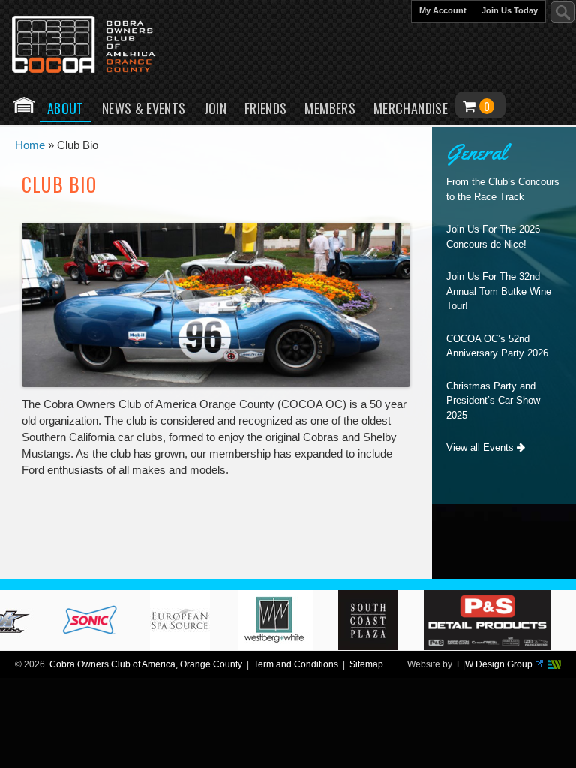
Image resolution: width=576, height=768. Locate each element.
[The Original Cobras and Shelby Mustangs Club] (94, 46)
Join (215, 108)
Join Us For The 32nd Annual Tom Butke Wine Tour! (498, 291)
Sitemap (366, 664)
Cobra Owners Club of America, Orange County (146, 664)
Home (24, 104)
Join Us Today (510, 10)
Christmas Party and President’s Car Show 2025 (493, 400)
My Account (442, 10)
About (65, 108)
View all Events (481, 447)
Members (330, 108)
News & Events (144, 108)
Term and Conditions (296, 664)
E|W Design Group (494, 664)
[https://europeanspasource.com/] (186, 646)
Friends (265, 108)
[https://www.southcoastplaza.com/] (374, 646)
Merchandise (411, 108)
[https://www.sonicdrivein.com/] (95, 646)
